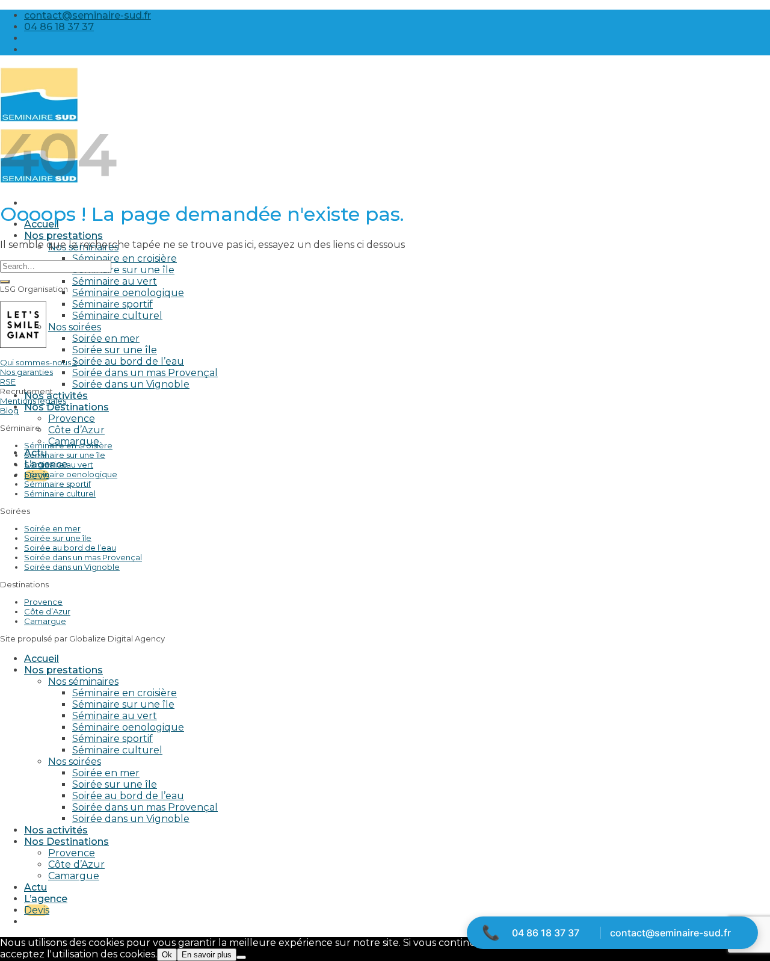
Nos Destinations (66, 407)
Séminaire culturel (117, 315)
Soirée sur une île (114, 350)
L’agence (45, 898)
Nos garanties (26, 372)
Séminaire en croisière (124, 258)
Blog (9, 410)
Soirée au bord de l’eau (128, 361)
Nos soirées (74, 327)
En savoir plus (207, 954)
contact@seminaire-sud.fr (670, 933)
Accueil (41, 658)
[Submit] (5, 281)
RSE (8, 381)
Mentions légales (33, 401)
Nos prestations (63, 235)
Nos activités (56, 830)
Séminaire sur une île (123, 270)
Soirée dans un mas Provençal (145, 373)
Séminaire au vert (114, 281)
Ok (167, 954)
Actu (35, 887)
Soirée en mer (106, 338)
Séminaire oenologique (128, 292)
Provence (71, 418)
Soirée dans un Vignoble (130, 384)
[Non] (241, 957)
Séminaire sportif (112, 304)
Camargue (45, 621)
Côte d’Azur (76, 430)
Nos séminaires (83, 681)
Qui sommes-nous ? (38, 362)
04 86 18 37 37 (545, 933)
